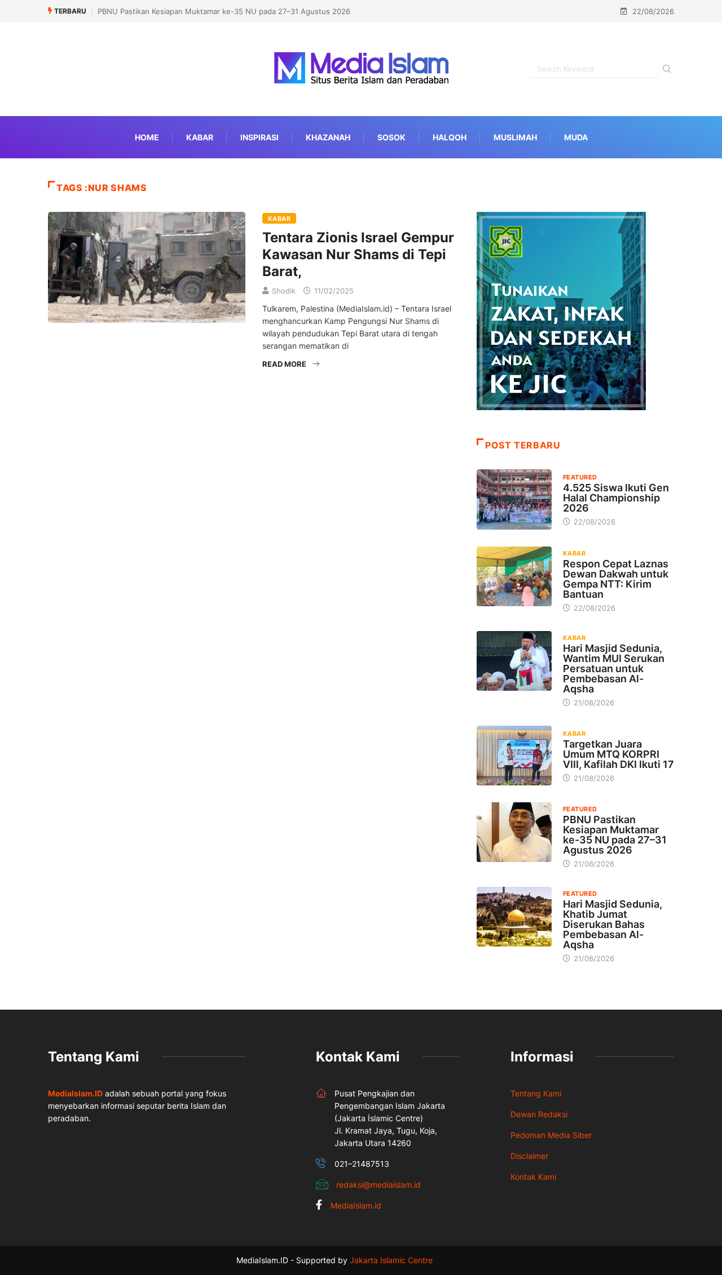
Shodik (284, 290)
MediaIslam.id (356, 1205)
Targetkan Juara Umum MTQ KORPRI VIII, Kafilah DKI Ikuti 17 (618, 754)
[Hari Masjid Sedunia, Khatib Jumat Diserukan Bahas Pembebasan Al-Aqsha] (514, 917)
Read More (284, 363)
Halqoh (449, 137)
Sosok (391, 137)
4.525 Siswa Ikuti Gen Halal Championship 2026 (616, 498)
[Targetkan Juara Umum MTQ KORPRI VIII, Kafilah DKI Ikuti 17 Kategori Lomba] (514, 755)
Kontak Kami (533, 1176)
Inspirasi (259, 137)
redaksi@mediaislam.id (378, 1184)
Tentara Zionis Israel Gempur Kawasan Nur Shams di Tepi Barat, (358, 254)
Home (147, 137)
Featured (580, 477)
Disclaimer (529, 1156)
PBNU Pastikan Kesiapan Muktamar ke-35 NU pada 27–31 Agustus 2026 (224, 11)
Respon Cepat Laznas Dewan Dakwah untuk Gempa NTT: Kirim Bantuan (615, 579)
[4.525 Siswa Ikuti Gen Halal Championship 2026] (514, 499)
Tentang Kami (535, 1093)
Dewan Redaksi (538, 1114)
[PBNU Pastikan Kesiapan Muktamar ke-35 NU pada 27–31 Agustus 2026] (514, 832)
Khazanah (328, 137)
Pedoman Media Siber (551, 1135)
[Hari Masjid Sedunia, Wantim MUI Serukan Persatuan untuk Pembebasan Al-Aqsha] (514, 661)
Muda (576, 137)
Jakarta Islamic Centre (391, 1260)
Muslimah (515, 137)
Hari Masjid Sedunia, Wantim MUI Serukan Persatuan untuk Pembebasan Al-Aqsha (613, 668)
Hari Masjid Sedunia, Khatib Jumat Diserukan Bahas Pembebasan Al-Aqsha (612, 924)
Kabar (199, 137)
